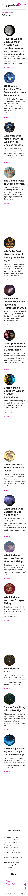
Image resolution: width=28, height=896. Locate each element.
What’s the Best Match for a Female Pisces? (14, 467)
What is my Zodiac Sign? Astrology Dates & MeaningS (14, 751)
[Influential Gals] (13, 4)
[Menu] (2, 5)
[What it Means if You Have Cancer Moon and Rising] (9, 546)
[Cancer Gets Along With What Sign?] (9, 699)
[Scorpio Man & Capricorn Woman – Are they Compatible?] (9, 379)
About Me (9, 881)
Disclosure (10, 887)
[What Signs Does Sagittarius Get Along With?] (9, 500)
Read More (7, 67)
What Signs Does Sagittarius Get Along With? (13, 511)
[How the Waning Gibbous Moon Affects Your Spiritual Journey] (9, 30)
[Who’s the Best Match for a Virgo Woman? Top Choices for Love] (9, 127)
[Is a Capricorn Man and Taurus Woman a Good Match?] (9, 335)
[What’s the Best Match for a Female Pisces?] (9, 456)
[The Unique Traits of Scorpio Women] (9, 172)
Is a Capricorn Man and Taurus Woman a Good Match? (15, 346)
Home (3, 12)
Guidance (7, 12)
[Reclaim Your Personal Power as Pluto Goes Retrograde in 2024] (9, 290)
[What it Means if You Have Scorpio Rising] (9, 588)
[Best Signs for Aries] (9, 660)
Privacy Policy (11, 884)
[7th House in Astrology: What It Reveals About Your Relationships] (9, 77)
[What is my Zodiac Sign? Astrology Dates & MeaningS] (9, 740)
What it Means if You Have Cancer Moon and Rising (13, 558)
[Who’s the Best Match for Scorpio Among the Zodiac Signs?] (9, 243)
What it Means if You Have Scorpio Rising (14, 600)
